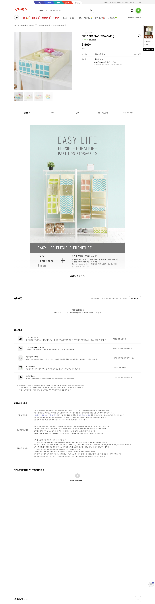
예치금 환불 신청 (148, 49)
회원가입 (106, 2)
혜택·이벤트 (147, 41)
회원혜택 (117, 2)
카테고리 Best (128, 112)
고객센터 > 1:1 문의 (84, 415)
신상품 (72, 17)
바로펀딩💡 (88, 17)
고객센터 (138, 2)
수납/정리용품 (43, 25)
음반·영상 (35, 17)
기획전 (146, 45)
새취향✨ (25, 17)
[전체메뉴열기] (16, 17)
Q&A (77, 112)
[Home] (15, 25)
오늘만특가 (46, 17)
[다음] (73, 61)
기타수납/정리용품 (58, 25)
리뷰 (52, 112)
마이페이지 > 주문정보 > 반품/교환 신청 (46, 415)
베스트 (65, 17)
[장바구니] (132, 10)
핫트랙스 (41, 10)
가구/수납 (31, 25)
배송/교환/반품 (103, 112)
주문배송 (125, 2)
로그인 (112, 2)
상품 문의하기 (135, 298)
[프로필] (138, 10)
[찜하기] (138, 599)
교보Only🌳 (112, 17)
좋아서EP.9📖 (100, 17)
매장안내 (132, 2)
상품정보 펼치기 (75, 276)
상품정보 (27, 112)
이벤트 (79, 17)
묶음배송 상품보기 (116, 65)
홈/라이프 (21, 25)
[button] (139, 36)
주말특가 (56, 17)
